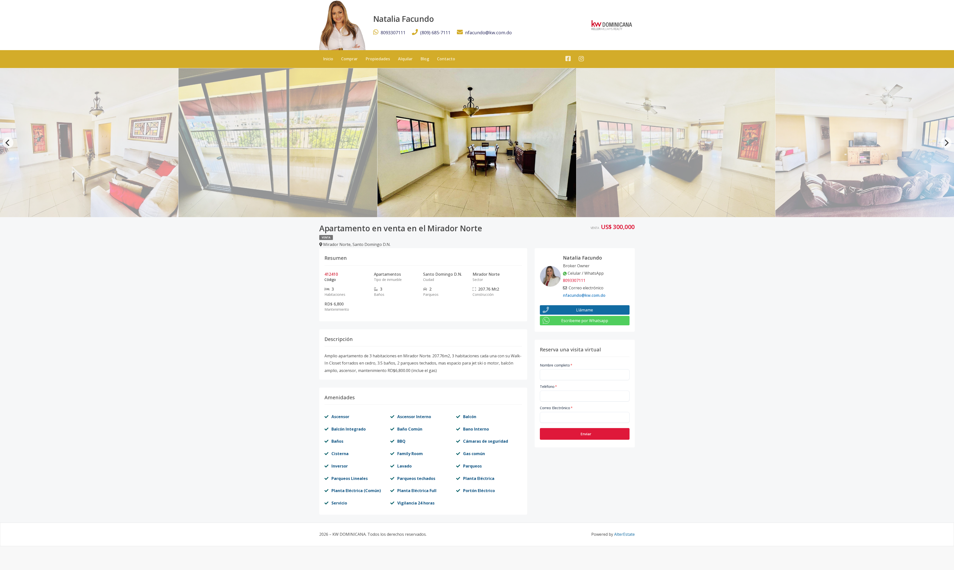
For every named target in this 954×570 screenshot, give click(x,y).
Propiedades (378, 59)
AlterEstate (624, 534)
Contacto (446, 59)
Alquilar (405, 59)
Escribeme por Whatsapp (584, 320)
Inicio (328, 59)
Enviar (586, 434)
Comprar (349, 59)
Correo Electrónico (556, 407)
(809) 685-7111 (435, 32)
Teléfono (548, 386)
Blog (425, 59)
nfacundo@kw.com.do (488, 32)
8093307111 (393, 32)
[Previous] (7, 142)
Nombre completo (556, 365)
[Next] (946, 142)
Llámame (584, 310)
